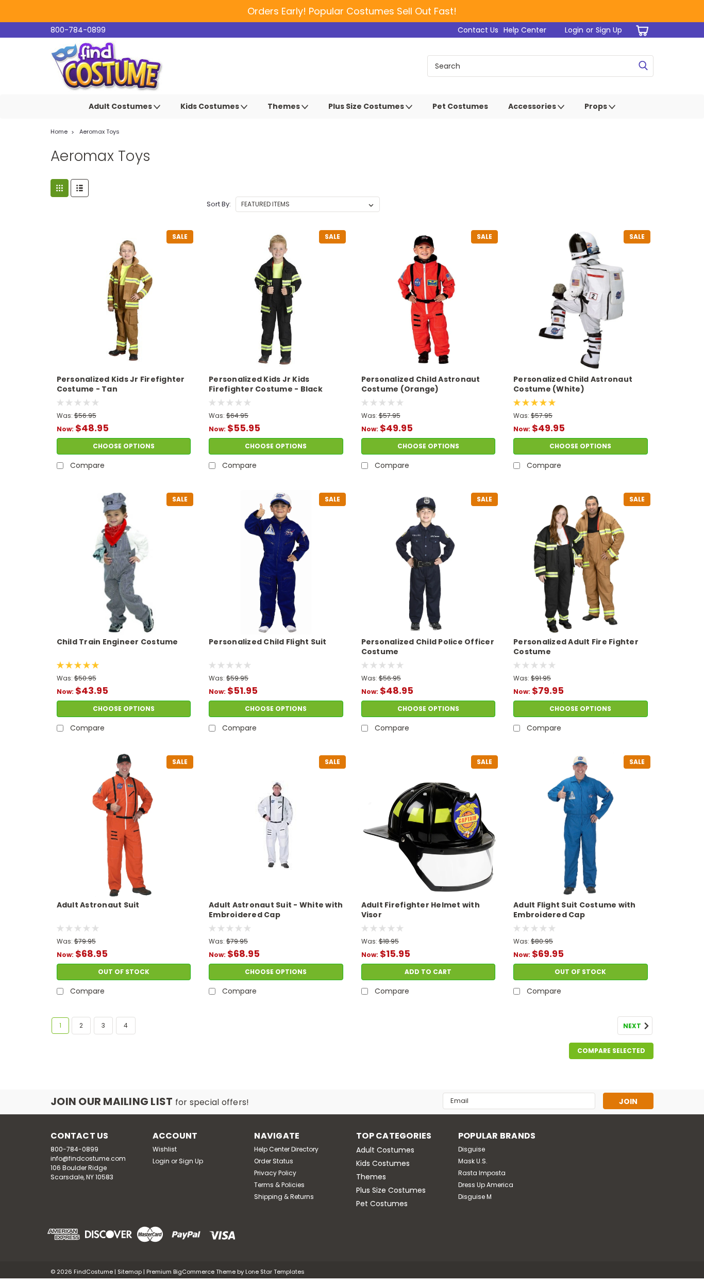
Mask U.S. (473, 1161)
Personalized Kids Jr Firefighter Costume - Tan (121, 384)
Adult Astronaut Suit (98, 905)
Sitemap (130, 1272)
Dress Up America (485, 1184)
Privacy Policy (275, 1173)
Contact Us (478, 30)
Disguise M (475, 1196)
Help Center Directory (286, 1149)
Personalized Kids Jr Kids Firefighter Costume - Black (266, 384)
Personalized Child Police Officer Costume (427, 647)
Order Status (273, 1161)
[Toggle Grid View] (60, 188)
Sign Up (609, 30)
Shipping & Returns (284, 1196)
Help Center (525, 30)
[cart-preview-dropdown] (640, 30)
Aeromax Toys (99, 131)
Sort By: (219, 204)
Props (596, 106)
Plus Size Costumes (367, 106)
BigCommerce (193, 1272)
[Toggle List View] (80, 188)
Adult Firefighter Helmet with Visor (420, 910)
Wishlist (165, 1149)
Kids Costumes (210, 106)
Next (633, 1025)
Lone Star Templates (275, 1272)
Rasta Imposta (482, 1173)
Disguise (471, 1149)
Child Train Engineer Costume (117, 642)
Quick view (123, 364)
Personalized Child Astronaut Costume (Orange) (420, 384)
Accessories (533, 106)
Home (59, 131)
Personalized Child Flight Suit (268, 642)
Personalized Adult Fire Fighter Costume (576, 647)
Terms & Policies (279, 1184)
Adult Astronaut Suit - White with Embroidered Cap (276, 910)
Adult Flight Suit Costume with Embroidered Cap (574, 910)
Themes (284, 106)
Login (574, 30)
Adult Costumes (121, 106)
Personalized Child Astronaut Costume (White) (572, 384)
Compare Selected (611, 1050)
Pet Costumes (460, 106)
